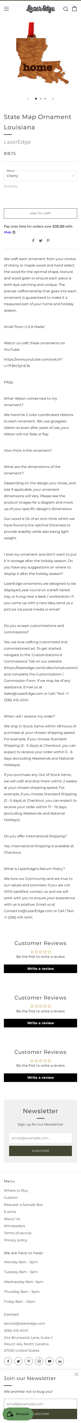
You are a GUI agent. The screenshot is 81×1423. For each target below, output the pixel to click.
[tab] (36, 99)
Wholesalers (14, 1226)
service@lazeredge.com (24, 1323)
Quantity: (11, 186)
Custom (11, 1198)
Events (10, 1212)
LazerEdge (17, 142)
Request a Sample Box (23, 1205)
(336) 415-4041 (16, 1331)
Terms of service (18, 1233)
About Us (12, 1219)
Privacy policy (15, 1240)
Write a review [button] (40, 969)
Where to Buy (16, 1190)
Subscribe (40, 1150)
